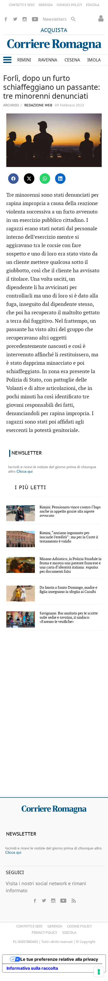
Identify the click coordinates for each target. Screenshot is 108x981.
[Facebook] (5, 19)
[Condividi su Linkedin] (60, 178)
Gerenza (54, 926)
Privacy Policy (44, 932)
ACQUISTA (54, 30)
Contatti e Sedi (29, 926)
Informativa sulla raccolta (32, 968)
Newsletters (55, 19)
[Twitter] (15, 19)
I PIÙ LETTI (30, 487)
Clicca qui (25, 471)
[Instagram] (24, 19)
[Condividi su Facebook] (13, 178)
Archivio (11, 105)
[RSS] (73, 900)
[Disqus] (54, 717)
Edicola (69, 932)
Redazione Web (37, 105)
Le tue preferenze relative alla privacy (59, 959)
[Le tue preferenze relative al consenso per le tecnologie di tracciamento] (99, 972)
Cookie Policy (79, 926)
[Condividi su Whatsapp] (45, 178)
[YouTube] (35, 19)
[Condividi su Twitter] (29, 178)
